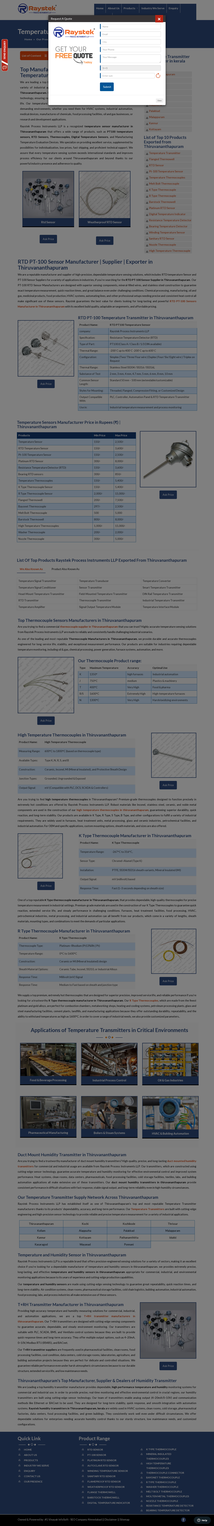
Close (160, 100)
